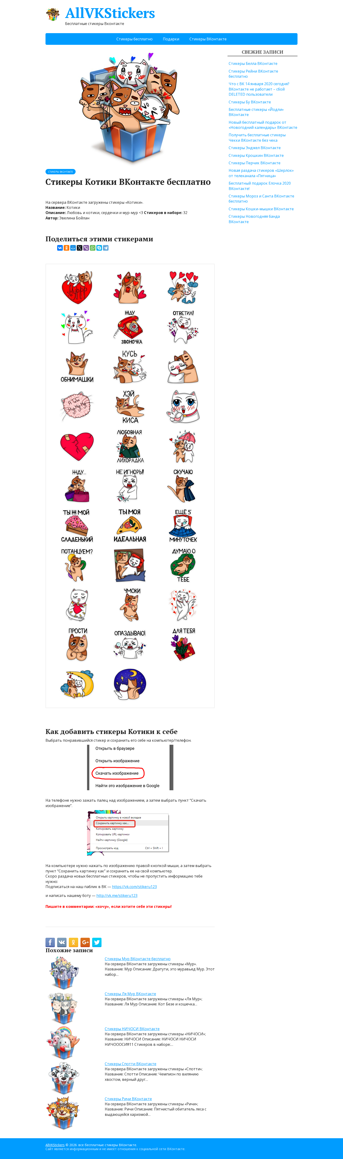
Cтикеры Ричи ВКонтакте (128, 1098)
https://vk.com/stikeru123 (134, 886)
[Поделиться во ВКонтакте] (61, 942)
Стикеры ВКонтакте (208, 39)
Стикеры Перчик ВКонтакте (254, 162)
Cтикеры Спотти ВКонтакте (130, 1063)
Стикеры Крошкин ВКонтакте (256, 155)
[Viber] (86, 248)
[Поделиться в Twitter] (97, 942)
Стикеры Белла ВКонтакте (253, 63)
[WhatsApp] (92, 248)
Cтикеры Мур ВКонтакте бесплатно (138, 958)
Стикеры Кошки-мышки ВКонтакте (261, 208)
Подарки (171, 39)
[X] (79, 248)
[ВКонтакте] (60, 248)
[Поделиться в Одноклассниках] (73, 942)
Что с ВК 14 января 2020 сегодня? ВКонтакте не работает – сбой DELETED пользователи (259, 89)
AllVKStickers (110, 13)
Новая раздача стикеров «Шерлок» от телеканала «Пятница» (261, 173)
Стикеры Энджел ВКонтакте (255, 147)
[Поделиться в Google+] (85, 942)
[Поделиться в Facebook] (50, 942)
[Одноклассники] (66, 248)
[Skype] (99, 248)
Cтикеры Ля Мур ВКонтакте (130, 993)
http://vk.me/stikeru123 (116, 895)
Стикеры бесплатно (134, 39)
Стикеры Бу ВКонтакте (250, 102)
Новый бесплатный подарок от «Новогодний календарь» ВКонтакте (263, 125)
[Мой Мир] (73, 248)
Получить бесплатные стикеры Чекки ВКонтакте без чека (257, 137)
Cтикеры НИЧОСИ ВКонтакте (132, 1028)
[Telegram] (105, 248)
